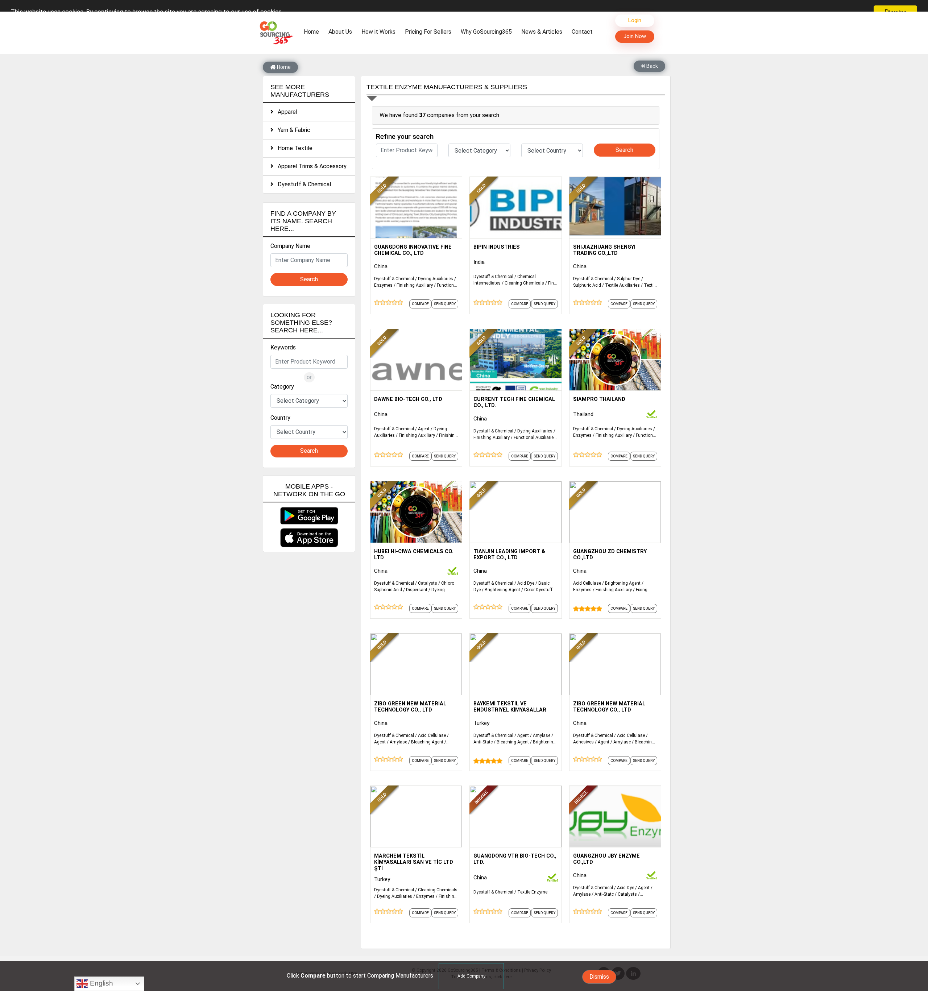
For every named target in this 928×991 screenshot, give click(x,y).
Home (313, 31)
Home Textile (292, 148)
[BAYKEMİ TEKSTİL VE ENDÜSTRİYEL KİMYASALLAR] (515, 664)
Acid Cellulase (587, 583)
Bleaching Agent (427, 742)
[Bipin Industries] (515, 207)
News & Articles (541, 31)
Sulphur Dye (628, 278)
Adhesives (583, 742)
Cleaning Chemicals (524, 283)
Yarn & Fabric (291, 130)
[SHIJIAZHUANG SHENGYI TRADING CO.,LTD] (615, 207)
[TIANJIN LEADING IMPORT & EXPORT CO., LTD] (515, 511)
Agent (424, 428)
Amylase (398, 742)
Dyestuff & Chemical (302, 184)
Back (651, 66)
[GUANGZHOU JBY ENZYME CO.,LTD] (615, 816)
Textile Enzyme (532, 892)
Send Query (445, 304)
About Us (340, 31)
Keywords (283, 347)
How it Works (378, 31)
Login (634, 20)
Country (280, 417)
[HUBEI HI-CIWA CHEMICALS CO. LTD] (416, 511)
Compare (420, 304)
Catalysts (427, 583)
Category (282, 386)
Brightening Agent (502, 589)
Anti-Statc (483, 742)
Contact (582, 31)
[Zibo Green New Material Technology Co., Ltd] (416, 664)
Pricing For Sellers (428, 31)
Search (309, 279)
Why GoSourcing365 (486, 31)
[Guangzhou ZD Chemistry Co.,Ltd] (615, 511)
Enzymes (383, 285)
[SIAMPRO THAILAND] (615, 359)
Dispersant (416, 589)
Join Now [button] (635, 36)
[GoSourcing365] (275, 32)
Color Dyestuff (538, 589)
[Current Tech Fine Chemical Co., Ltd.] (515, 359)
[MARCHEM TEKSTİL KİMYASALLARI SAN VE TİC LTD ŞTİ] (416, 816)
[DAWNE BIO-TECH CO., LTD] (416, 359)
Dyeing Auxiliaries (435, 278)
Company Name (290, 245)
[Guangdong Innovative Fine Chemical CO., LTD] (416, 207)
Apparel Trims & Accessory (310, 166)
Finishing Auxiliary (415, 285)
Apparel (285, 111)
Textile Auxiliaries (622, 285)
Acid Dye (525, 583)
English (100, 983)
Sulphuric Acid (587, 285)
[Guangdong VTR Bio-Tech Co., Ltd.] (515, 816)
